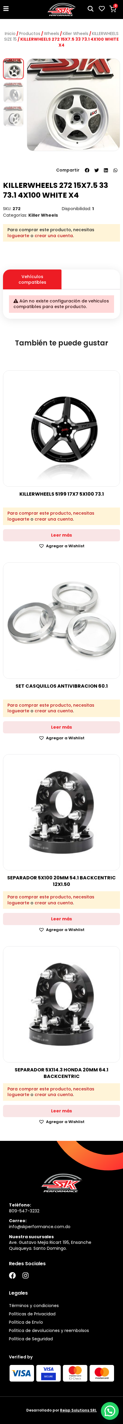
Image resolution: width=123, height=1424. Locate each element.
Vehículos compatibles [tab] (32, 279)
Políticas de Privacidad (32, 1314)
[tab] (90, 273)
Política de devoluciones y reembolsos (49, 1330)
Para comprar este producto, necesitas (50, 513)
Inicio (10, 34)
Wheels (51, 34)
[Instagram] (25, 1275)
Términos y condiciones (34, 1306)
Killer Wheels (75, 34)
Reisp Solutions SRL (78, 1410)
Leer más (61, 535)
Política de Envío (26, 1322)
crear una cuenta (54, 236)
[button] (87, 170)
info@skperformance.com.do (39, 1227)
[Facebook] (12, 1275)
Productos (29, 34)
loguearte (18, 236)
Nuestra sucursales (31, 1237)
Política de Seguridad (31, 1339)
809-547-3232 (24, 1211)
